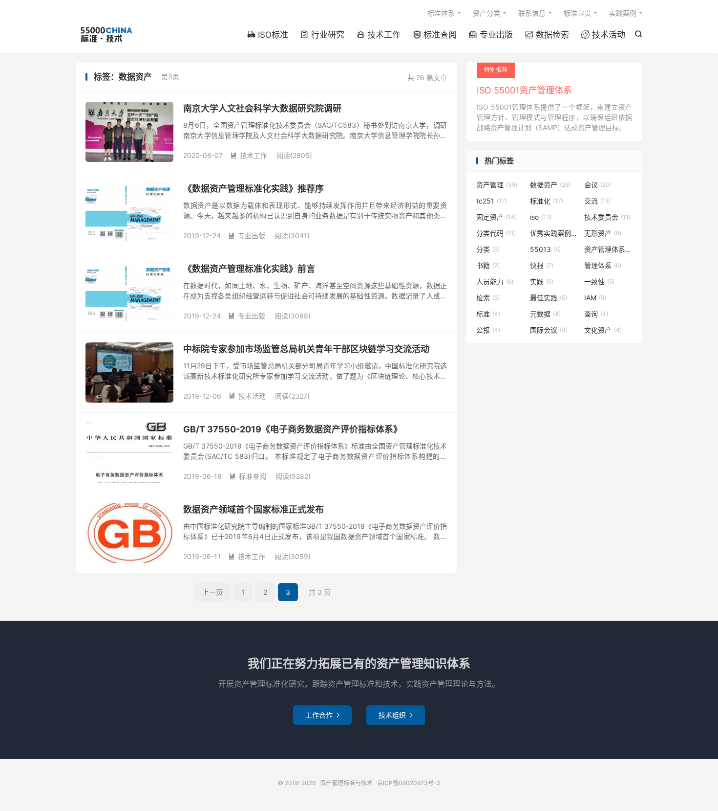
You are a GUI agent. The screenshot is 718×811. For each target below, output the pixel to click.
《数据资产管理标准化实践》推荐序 (253, 188)
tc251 (491, 201)
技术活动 (603, 35)
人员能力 (494, 281)
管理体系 (602, 265)
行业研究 (322, 35)
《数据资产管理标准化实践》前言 (249, 269)
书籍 (488, 265)
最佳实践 (548, 297)
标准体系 (441, 13)
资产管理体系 (608, 249)
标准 (488, 314)
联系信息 (532, 13)
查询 (596, 314)
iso (540, 217)
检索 (488, 297)
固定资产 (496, 217)
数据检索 (547, 35)
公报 (488, 330)
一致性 (599, 281)
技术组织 (396, 715)
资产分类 (486, 13)
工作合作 (322, 715)
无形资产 (602, 233)
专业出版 (491, 35)
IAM (595, 297)
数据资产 (550, 184)
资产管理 (496, 184)
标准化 (546, 201)
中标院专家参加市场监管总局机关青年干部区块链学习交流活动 (306, 349)
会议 (598, 184)
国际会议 (549, 330)
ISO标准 (267, 35)
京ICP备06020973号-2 (408, 783)
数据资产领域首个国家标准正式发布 (253, 509)
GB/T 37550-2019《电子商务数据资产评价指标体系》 (292, 429)
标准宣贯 (577, 13)
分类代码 (496, 233)
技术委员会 (607, 217)
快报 (541, 265)
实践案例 (622, 13)
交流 (597, 201)
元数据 (545, 314)
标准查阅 (435, 35)
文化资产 (603, 330)
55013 (545, 249)
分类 (488, 249)
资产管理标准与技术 (106, 35)
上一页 (212, 592)
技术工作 (379, 35)
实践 (541, 281)
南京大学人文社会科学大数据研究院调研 (262, 108)
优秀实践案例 (554, 233)
